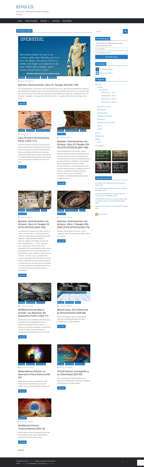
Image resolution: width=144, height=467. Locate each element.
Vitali (32, 81)
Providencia (101, 119)
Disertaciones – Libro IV (33, 77)
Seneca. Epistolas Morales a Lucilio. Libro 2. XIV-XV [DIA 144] (120, 152)
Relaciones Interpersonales (106, 122)
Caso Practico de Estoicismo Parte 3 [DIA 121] (33, 139)
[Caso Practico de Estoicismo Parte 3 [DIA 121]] (34, 120)
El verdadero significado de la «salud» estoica (110, 188)
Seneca (99, 126)
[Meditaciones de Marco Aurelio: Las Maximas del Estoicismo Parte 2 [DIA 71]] (34, 292)
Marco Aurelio (31, 302)
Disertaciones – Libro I (108, 92)
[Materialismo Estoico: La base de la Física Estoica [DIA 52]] (34, 353)
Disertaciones (103, 90)
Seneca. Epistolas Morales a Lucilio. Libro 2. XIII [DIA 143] (102, 164)
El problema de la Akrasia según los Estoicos (109, 183)
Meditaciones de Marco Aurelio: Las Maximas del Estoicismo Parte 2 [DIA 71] (33, 312)
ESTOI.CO (24, 6)
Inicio (20, 21)
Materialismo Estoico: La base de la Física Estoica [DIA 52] (34, 374)
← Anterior (20, 450)
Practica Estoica (41, 364)
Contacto (56, 21)
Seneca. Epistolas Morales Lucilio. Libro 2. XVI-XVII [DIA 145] (103, 152)
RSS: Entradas (102, 214)
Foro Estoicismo (31, 21)
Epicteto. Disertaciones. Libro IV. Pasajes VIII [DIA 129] (48, 84)
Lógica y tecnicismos (103, 106)
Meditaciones (52, 77)
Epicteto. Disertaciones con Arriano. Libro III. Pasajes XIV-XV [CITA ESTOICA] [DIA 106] (73, 144)
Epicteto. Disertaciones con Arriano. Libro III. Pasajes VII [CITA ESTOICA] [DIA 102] (33, 224)
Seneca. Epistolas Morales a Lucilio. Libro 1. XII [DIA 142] (119, 164)
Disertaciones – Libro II (108, 96)
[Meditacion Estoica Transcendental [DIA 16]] (34, 407)
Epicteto (44, 21)
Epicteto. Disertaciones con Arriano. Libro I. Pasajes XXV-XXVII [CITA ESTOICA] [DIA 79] (73, 224)
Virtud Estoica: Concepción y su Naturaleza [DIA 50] (73, 373)
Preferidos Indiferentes (43, 130)
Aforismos (21, 77)
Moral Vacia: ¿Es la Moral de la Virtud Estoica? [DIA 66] (72, 311)
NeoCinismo (67, 21)
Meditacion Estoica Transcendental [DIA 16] (31, 427)
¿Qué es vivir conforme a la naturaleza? (108, 206)
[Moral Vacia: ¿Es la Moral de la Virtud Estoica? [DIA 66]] (73, 292)
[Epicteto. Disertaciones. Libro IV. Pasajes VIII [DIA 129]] (54, 56)
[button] (48, 21)
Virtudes (78, 302)
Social (99, 142)
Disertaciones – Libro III (72, 130)
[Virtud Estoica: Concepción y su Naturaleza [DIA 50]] (73, 353)
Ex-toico (97, 133)
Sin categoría (99, 146)
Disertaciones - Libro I (71, 210)
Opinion (98, 139)
